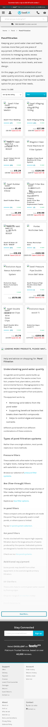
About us (5, 705)
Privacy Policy (6, 721)
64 (11, 248)
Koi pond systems (24, 554)
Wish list (29, 679)
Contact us (5, 695)
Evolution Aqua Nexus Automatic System (11, 285)
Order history (30, 669)
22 (34, 123)
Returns (4, 688)
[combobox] (21, 19)
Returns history (31, 673)
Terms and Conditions (9, 718)
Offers (4, 669)
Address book (30, 676)
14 (11, 207)
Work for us (6, 715)
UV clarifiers (24, 596)
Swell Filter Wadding (12, 120)
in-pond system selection (21, 526)
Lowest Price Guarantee (10, 682)
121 (11, 330)
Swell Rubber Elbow (11, 200)
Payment (5, 676)
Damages (5, 685)
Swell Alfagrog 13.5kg (35, 120)
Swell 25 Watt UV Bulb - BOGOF (10, 243)
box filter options (21, 501)
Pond (13, 31)
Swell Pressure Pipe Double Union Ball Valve (35, 285)
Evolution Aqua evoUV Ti (33, 326)
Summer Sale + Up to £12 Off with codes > (24, 3)
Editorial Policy (7, 724)
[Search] (43, 19)
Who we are (6, 711)
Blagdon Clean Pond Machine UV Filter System (35, 160)
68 (11, 165)
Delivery (4, 673)
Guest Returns (7, 692)
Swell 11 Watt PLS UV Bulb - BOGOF (12, 159)
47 (11, 123)
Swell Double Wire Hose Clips (11, 326)
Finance (4, 679)
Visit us (4, 708)
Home (5, 31)
